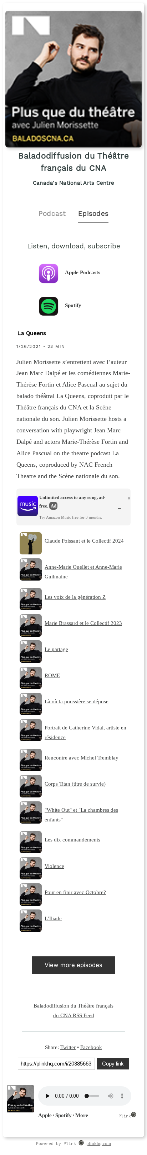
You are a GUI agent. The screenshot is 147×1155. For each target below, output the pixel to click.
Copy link (113, 1064)
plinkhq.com (98, 1143)
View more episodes (73, 965)
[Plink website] (81, 1144)
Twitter (68, 1047)
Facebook (91, 1047)
